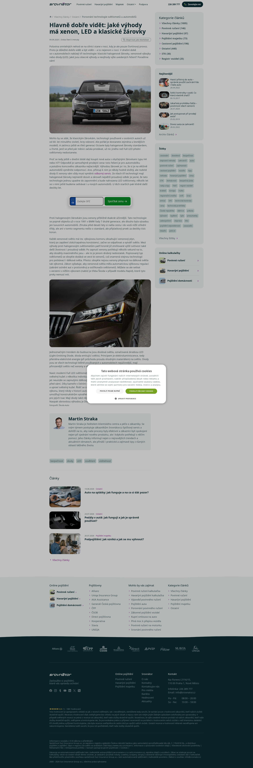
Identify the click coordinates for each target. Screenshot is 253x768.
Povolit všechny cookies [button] (141, 391)
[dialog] (126, 384)
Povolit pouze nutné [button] (110, 391)
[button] (126, 398)
